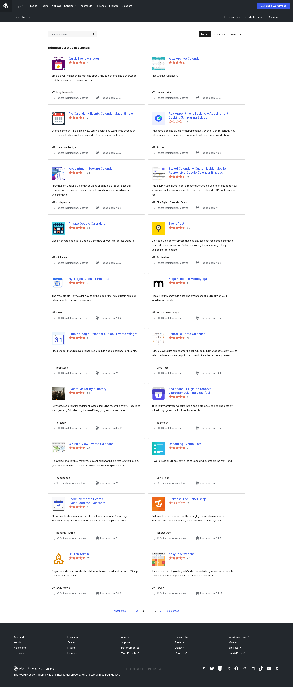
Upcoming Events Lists (185, 444)
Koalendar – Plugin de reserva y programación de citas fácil (190, 390)
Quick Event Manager (84, 58)
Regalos (181, 653)
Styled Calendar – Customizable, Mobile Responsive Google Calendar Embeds (197, 170)
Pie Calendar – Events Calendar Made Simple (101, 113)
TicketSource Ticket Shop (187, 499)
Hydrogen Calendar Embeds (89, 279)
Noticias (18, 642)
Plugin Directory (23, 17)
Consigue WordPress (273, 5)
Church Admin (79, 554)
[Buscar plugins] (94, 34)
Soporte (126, 642)
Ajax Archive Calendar (185, 58)
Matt (233, 642)
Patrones (72, 653)
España (50, 668)
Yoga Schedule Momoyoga (188, 279)
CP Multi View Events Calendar (91, 444)
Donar (180, 647)
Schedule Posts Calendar (187, 334)
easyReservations (182, 554)
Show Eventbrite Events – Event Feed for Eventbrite (87, 501)
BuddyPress (237, 653)
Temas (71, 642)
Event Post (176, 223)
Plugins (71, 647)
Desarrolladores (130, 647)
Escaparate (73, 637)
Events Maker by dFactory (87, 389)
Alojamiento (20, 647)
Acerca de (19, 637)
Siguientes (173, 610)
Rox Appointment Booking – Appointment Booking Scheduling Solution (198, 115)
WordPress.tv (130, 653)
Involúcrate (181, 637)
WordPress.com (239, 637)
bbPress (235, 647)
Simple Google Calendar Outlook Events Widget (103, 334)
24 (161, 611)
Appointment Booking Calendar (91, 168)
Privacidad (19, 653)
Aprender (126, 637)
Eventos (179, 642)
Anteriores (120, 610)
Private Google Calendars (87, 223)
